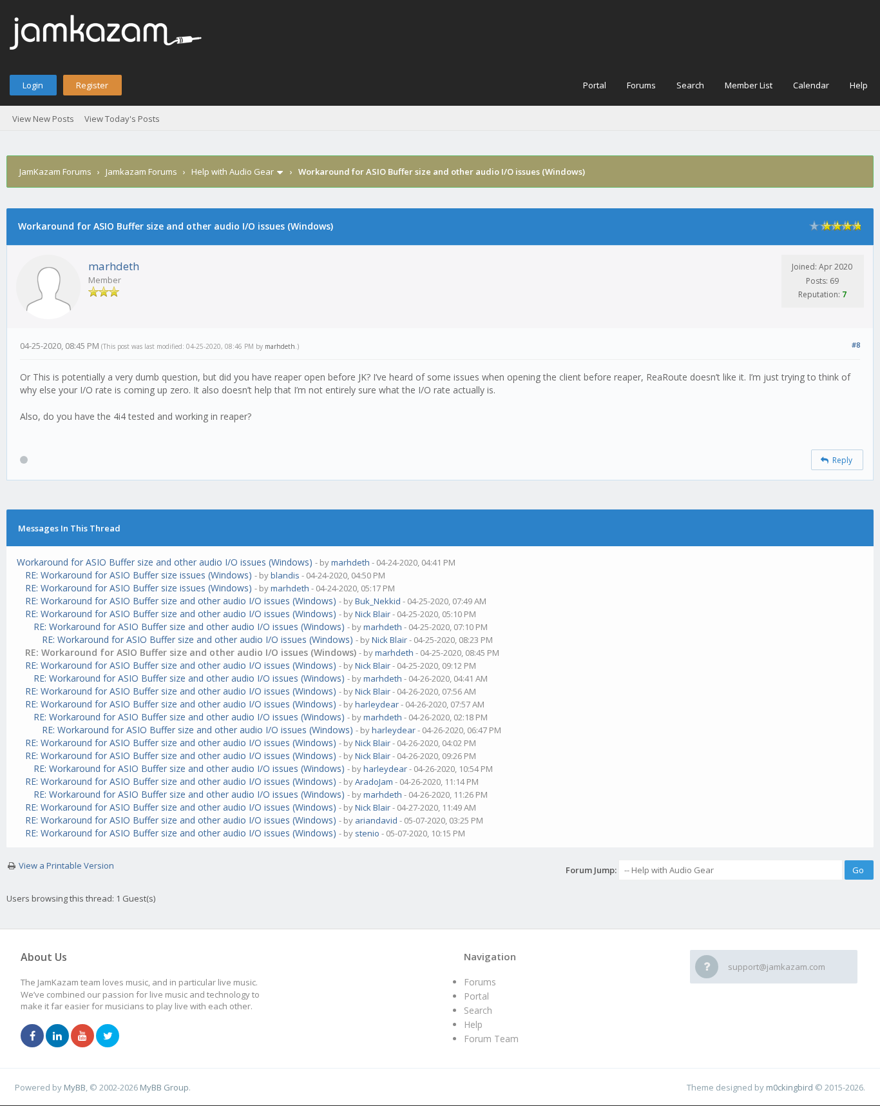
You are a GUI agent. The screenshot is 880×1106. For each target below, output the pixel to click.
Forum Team (491, 1038)
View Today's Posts (122, 118)
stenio (367, 833)
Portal (594, 85)
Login (33, 85)
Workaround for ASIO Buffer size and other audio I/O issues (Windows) (164, 562)
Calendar (811, 85)
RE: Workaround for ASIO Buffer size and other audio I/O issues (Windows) (180, 601)
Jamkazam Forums (141, 171)
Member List (748, 85)
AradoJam (374, 781)
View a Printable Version (66, 865)
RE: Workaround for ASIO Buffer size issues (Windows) (138, 575)
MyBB (75, 1087)
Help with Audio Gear (232, 171)
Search (690, 85)
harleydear (377, 704)
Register (92, 85)
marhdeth (113, 266)
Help (859, 85)
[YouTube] (82, 1036)
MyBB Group (164, 1087)
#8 (856, 345)
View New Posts (43, 118)
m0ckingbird (789, 1087)
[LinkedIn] (57, 1036)
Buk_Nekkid (378, 601)
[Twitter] (107, 1036)
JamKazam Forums (55, 171)
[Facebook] (32, 1036)
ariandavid (376, 820)
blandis (285, 575)
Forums (641, 85)
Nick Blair (372, 614)
